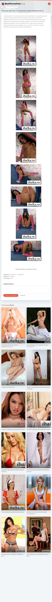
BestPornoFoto (15, 3)
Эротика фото (13, 274)
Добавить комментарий (11, 295)
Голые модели (20, 274)
